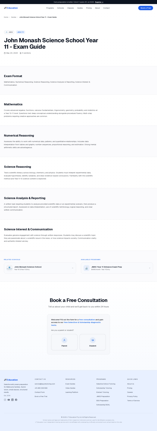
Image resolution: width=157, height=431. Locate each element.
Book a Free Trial (41, 396)
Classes (70, 8)
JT (11, 8)
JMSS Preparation (103, 396)
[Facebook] (16, 400)
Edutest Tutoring (102, 392)
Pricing (89, 8)
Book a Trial (146, 8)
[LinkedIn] (12, 400)
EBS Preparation (102, 401)
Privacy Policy (132, 396)
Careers (130, 392)
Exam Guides (70, 384)
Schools (60, 8)
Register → (99, 2)
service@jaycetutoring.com (45, 384)
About (97, 8)
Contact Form (40, 392)
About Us (130, 384)
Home (6, 17)
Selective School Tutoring (105, 384)
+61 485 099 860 (41, 388)
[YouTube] (9, 400)
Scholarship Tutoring (104, 388)
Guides (80, 8)
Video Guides (70, 388)
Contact (106, 8)
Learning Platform (71, 392)
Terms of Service (133, 401)
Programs (50, 8)
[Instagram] (5, 400)
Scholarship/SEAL (103, 405)
